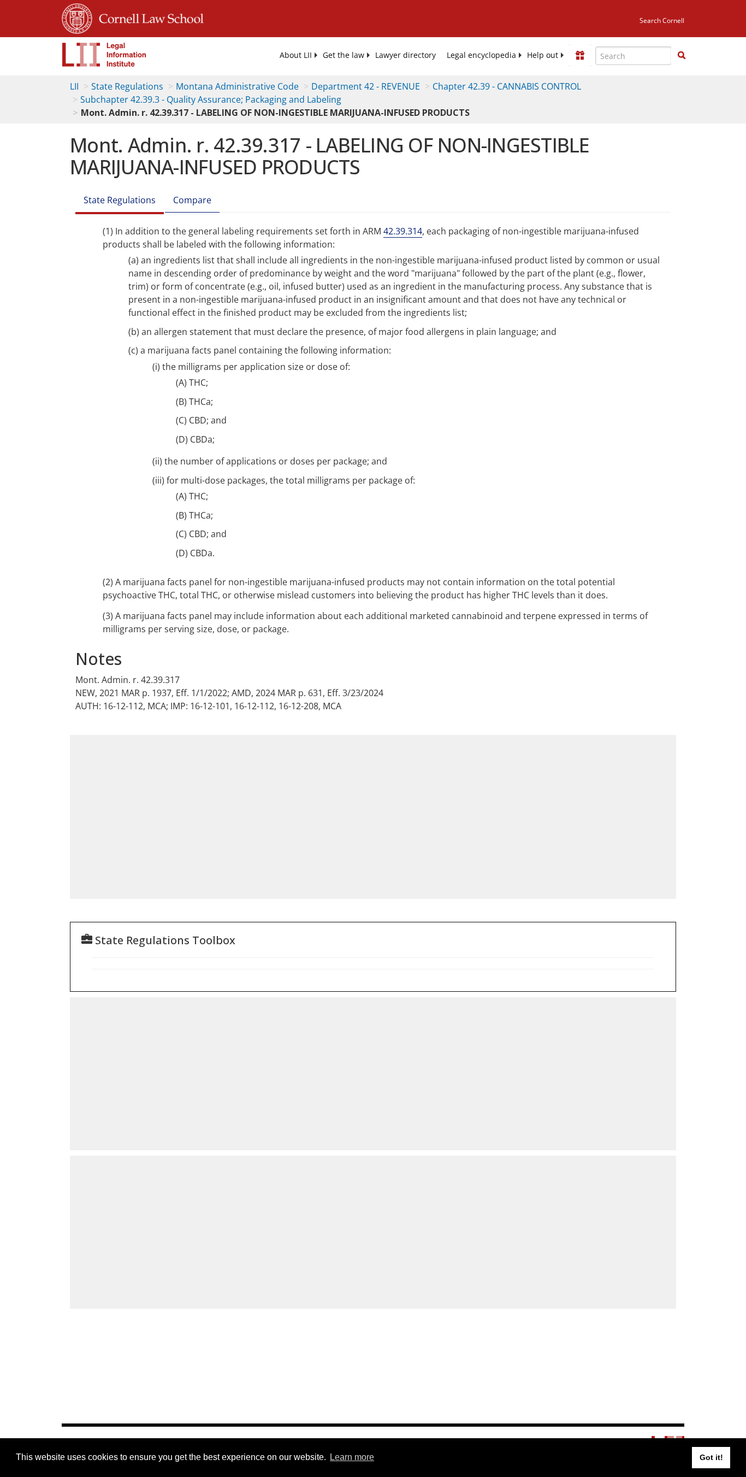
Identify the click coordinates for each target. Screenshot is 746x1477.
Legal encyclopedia (481, 55)
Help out (542, 55)
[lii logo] (104, 54)
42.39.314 (402, 231)
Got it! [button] (711, 1457)
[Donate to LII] (580, 55)
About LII (296, 55)
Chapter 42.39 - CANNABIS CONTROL (507, 86)
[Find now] (681, 55)
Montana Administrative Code (237, 86)
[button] (681, 55)
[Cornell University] (77, 17)
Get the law (343, 55)
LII (74, 86)
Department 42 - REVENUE (365, 86)
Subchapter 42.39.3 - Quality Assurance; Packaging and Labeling (210, 99)
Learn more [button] (352, 1457)
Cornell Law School (148, 17)
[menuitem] (295, 55)
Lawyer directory (405, 55)
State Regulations (127, 86)
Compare (192, 200)
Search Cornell (662, 20)
